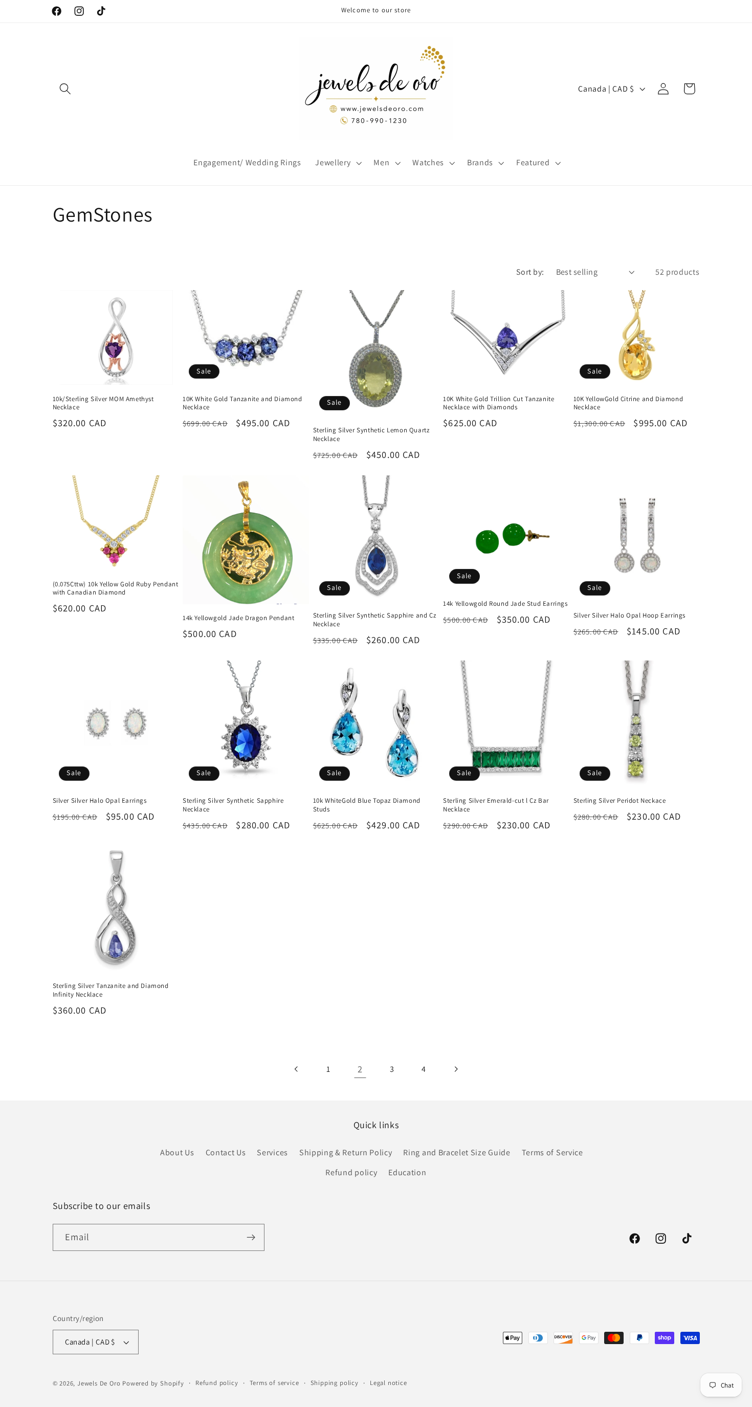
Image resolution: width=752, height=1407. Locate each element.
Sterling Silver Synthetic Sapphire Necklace (233, 805)
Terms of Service (552, 1152)
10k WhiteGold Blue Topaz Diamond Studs (367, 805)
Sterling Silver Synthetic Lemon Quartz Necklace (371, 434)
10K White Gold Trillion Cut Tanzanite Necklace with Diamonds (498, 403)
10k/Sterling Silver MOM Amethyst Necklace (103, 403)
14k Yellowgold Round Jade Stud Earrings (505, 604)
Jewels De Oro (99, 1383)
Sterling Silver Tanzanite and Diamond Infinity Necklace (111, 990)
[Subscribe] (251, 1237)
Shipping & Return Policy (345, 1152)
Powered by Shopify (153, 1383)
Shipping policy (335, 1382)
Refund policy (351, 1172)
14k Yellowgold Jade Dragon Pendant (238, 618)
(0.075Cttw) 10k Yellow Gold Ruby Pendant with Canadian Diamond (116, 588)
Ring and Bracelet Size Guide (456, 1152)
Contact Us (226, 1152)
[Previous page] (296, 1069)
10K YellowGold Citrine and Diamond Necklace (628, 403)
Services (272, 1152)
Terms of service (274, 1382)
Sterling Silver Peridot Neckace (619, 801)
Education (407, 1172)
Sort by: (530, 272)
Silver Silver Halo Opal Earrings (100, 801)
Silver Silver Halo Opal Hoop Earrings (629, 615)
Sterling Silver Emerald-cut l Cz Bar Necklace (496, 805)
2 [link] (360, 1069)
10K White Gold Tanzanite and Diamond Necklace (242, 403)
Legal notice (388, 1382)
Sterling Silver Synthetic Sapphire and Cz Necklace (374, 619)
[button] (66, 89)
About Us (177, 1152)
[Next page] (456, 1069)
